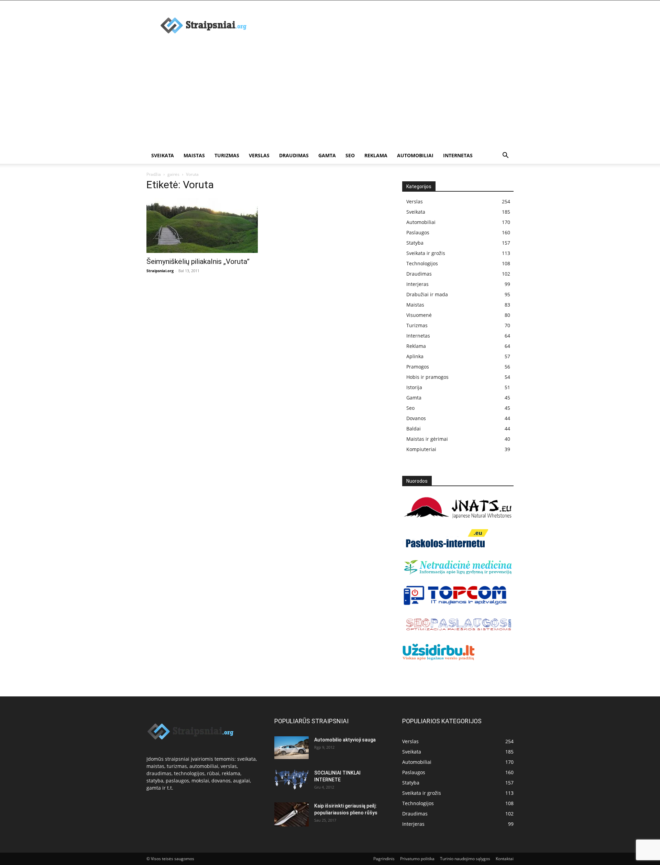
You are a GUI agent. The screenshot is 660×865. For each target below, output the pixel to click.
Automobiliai (415, 155)
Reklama (375, 155)
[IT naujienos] (455, 603)
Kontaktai (505, 859)
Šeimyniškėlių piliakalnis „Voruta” (198, 261)
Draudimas (294, 155)
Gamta (327, 155)
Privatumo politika (417, 859)
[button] (505, 156)
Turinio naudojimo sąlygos (465, 859)
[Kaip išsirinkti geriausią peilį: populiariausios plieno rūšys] (291, 814)
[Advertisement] (330, 95)
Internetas (458, 155)
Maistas (194, 155)
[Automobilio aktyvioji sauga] (291, 747)
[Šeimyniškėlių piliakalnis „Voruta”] (202, 225)
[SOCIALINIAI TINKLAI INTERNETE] (291, 779)
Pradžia (153, 174)
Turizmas (226, 155)
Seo (350, 155)
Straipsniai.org (160, 270)
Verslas (259, 155)
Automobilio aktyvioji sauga (345, 740)
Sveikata (162, 155)
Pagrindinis (384, 859)
